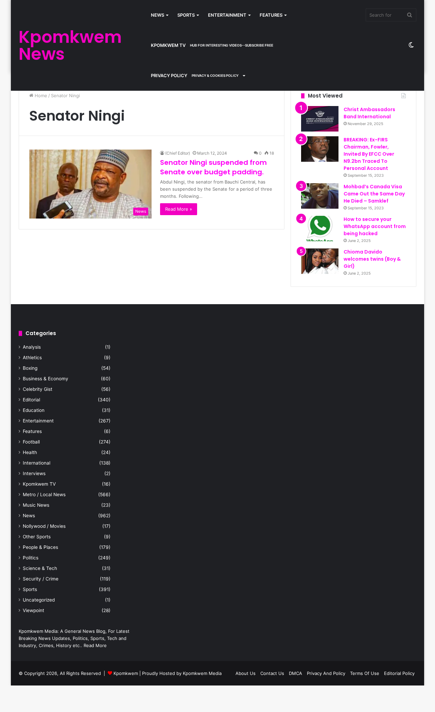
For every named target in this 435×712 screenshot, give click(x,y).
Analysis (32, 347)
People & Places (40, 547)
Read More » (178, 209)
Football (31, 442)
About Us (246, 673)
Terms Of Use (364, 673)
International (36, 463)
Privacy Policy (195, 75)
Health (30, 452)
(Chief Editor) (177, 153)
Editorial (31, 399)
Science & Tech (40, 568)
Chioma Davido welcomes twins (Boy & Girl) (372, 259)
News (157, 15)
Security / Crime (40, 578)
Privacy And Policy (326, 673)
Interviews (34, 473)
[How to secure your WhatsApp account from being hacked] (319, 228)
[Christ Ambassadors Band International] (319, 119)
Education (34, 410)
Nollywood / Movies (44, 526)
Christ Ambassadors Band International (369, 113)
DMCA (295, 673)
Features (271, 15)
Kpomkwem (126, 673)
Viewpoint (33, 610)
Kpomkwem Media (202, 673)
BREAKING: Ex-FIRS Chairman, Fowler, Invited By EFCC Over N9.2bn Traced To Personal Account (369, 154)
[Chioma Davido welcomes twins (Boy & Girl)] (319, 261)
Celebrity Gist (37, 389)
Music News (36, 505)
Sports (186, 15)
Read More (95, 645)
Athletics (32, 357)
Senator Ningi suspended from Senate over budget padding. (213, 167)
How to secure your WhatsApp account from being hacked (375, 226)
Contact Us (272, 673)
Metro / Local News (44, 494)
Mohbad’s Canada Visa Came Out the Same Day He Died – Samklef (374, 193)
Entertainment (227, 15)
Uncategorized (39, 600)
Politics (30, 557)
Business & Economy (45, 378)
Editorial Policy (399, 673)
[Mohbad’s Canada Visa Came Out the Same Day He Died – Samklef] (319, 196)
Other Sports (37, 536)
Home (40, 95)
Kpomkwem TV (212, 45)
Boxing (30, 368)
